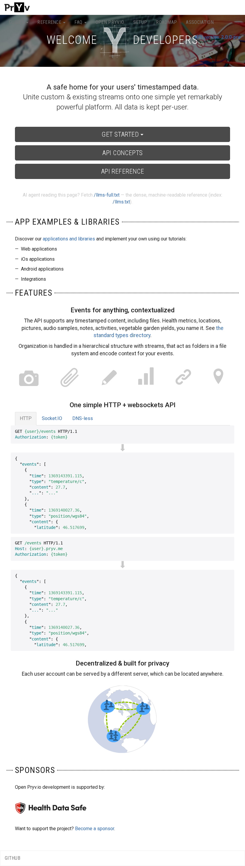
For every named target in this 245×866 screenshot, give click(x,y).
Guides (17, 22)
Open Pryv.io (110, 22)
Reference (49, 22)
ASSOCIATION (200, 22)
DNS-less (82, 418)
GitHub (12, 858)
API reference (122, 171)
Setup (140, 22)
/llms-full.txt (107, 195)
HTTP (26, 418)
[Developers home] (17, 7)
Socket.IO (52, 418)
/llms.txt (121, 202)
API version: (218, 37)
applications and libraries (69, 239)
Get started (121, 134)
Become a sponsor (94, 828)
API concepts (122, 153)
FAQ (78, 22)
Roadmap (166, 22)
